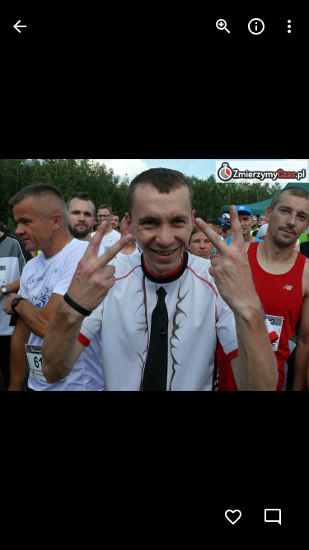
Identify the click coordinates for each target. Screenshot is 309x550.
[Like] (233, 517)
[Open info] (256, 26)
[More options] (289, 26)
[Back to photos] (20, 26)
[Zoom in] (223, 26)
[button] (46, 275)
